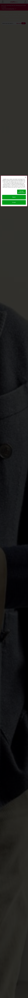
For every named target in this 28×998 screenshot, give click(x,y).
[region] (14, 191)
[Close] (25, 177)
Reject (14, 197)
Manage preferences (21, 191)
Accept (14, 202)
